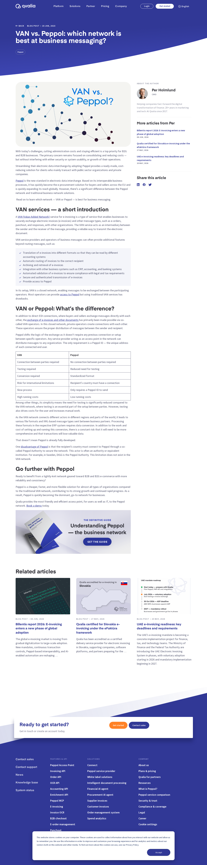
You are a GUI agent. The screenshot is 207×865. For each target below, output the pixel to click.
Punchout (56, 830)
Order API (55, 777)
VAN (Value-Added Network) (34, 216)
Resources (145, 783)
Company (144, 759)
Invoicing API (57, 771)
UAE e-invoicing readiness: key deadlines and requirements (160, 159)
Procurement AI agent (100, 794)
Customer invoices (98, 806)
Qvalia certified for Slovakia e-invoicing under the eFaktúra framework (163, 146)
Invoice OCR (57, 812)
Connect (92, 765)
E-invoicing (56, 806)
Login (146, 6)
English (185, 6)
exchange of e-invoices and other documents (53, 320)
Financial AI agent (97, 789)
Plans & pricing (147, 771)
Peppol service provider (101, 771)
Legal (142, 812)
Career (142, 818)
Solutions (93, 759)
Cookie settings (148, 824)
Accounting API (59, 789)
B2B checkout (58, 818)
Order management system (103, 812)
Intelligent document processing (106, 783)
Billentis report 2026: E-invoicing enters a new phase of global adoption (161, 133)
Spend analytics (96, 818)
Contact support (26, 767)
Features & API (58, 759)
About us (144, 765)
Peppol (20, 52)
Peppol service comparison (154, 794)
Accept (158, 852)
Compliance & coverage (152, 806)
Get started (164, 6)
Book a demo (34, 505)
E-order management (62, 824)
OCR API (54, 783)
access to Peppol (69, 294)
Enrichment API (59, 794)
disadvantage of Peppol (34, 446)
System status (25, 790)
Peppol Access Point (62, 765)
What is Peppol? (148, 789)
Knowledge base (27, 782)
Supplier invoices (97, 800)
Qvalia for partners (150, 777)
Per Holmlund (163, 90)
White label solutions (99, 777)
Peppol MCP (57, 800)
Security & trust (148, 800)
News (19, 775)
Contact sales (139, 725)
